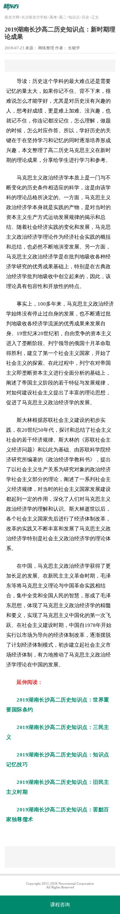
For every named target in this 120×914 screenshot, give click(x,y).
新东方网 (12, 17)
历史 (85, 17)
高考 (53, 17)
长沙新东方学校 (34, 17)
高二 (62, 17)
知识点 (74, 17)
